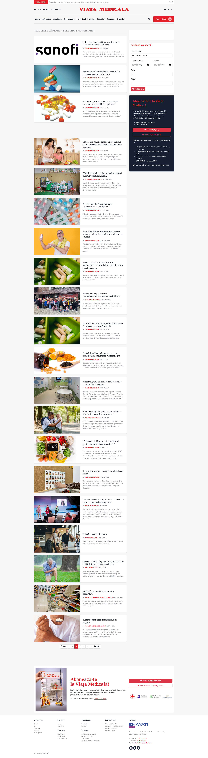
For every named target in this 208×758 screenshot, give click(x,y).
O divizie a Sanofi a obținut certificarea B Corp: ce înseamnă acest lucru (101, 43)
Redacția (46, 9)
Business (110, 19)
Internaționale (38, 733)
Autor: (133, 70)
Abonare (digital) (152, 130)
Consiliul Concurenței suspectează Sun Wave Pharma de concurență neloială (103, 324)
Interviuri (36, 730)
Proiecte (90, 19)
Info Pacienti (81, 19)
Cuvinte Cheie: (136, 51)
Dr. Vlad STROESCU (91, 538)
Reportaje (37, 728)
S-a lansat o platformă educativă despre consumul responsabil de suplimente (100, 102)
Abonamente (55, 9)
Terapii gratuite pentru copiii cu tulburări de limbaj (103, 472)
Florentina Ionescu (92, 48)
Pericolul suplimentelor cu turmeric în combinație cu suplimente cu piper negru (101, 354)
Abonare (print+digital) (152, 135)
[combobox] (151, 74)
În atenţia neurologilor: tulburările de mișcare (100, 621)
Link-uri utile (110, 720)
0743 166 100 (142, 738)
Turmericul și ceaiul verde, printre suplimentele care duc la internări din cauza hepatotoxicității (103, 265)
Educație (100, 19)
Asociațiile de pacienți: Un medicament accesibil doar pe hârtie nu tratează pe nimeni (79, 2)
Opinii (35, 724)
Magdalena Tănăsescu (92, 240)
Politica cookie (110, 730)
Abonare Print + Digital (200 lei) (151, 686)
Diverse (83, 726)
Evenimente (68, 19)
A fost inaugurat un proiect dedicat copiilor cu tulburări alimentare (102, 383)
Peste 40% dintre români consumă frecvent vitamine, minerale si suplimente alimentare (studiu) (103, 234)
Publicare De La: (137, 61)
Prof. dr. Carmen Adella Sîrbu (95, 626)
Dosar (60, 724)
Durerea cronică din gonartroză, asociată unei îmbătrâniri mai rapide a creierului (103, 562)
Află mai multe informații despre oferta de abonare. (151, 165)
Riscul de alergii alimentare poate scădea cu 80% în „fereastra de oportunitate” (102, 412)
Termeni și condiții (111, 724)
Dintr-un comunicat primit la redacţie (99, 597)
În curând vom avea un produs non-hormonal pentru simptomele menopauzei (103, 501)
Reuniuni (84, 724)
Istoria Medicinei (63, 738)
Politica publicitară (111, 728)
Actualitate (57, 19)
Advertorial (85, 738)
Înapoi (63, 646)
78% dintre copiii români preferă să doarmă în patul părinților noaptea (102, 174)
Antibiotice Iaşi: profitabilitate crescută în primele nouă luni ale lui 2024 (101, 73)
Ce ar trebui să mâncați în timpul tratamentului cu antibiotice (97, 205)
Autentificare (161, 19)
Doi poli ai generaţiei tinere (95, 534)
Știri (35, 9)
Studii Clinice (62, 736)
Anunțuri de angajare (43, 19)
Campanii (61, 726)
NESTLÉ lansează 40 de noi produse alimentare (98, 592)
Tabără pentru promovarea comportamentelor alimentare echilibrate (101, 295)
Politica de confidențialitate (114, 726)
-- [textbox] (132, 74)
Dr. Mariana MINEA (91, 567)
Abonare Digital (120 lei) (151, 681)
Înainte (96, 646)
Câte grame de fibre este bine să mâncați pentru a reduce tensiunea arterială (101, 442)
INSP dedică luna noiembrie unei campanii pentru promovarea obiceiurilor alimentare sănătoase (102, 144)
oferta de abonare (100, 699)
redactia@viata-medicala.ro (142, 743)
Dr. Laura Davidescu (92, 506)
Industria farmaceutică (88, 734)
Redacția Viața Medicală (93, 179)
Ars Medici (61, 734)
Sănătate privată (86, 736)
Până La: (156, 61)
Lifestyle (120, 19)
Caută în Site (139, 89)
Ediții (39, 9)
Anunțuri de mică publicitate (90, 740)
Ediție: (133, 79)
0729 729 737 (141, 740)
